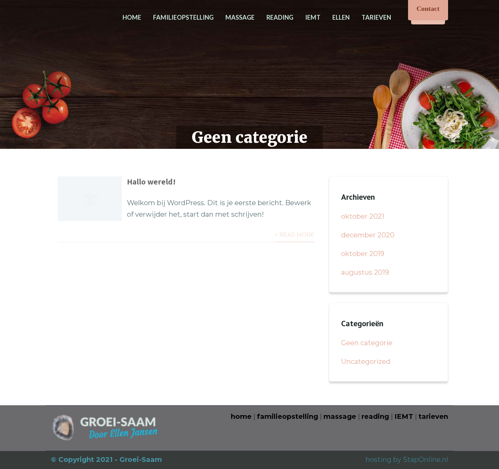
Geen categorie (366, 343)
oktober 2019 (362, 254)
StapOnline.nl (425, 459)
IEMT (312, 17)
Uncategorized (365, 361)
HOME (132, 17)
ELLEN (341, 17)
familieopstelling (287, 416)
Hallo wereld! (151, 181)
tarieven (433, 416)
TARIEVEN (376, 17)
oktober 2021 (362, 216)
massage (340, 416)
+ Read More (294, 235)
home (241, 416)
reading (375, 416)
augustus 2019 (365, 272)
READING (279, 17)
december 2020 (367, 235)
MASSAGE (240, 17)
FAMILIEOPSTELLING (183, 17)
